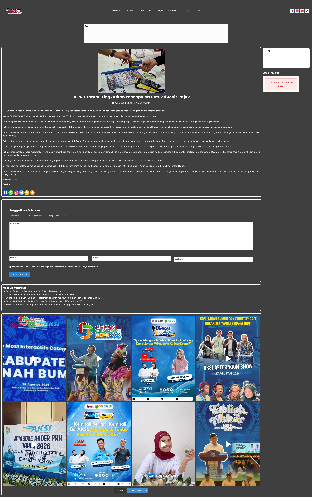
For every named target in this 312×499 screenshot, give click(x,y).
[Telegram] (21, 190)
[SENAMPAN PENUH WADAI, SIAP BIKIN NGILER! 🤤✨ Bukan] (163, 444)
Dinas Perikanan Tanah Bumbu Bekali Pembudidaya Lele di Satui (38, 294)
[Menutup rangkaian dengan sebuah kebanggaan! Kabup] (34, 358)
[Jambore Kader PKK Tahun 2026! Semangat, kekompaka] (34, 444)
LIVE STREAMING (192, 11)
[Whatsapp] (10, 190)
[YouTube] (302, 11)
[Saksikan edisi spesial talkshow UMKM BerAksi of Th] (163, 358)
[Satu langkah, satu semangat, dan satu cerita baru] (99, 444)
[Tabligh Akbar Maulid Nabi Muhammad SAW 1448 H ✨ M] (228, 444)
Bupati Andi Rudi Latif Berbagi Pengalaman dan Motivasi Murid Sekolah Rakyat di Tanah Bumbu (53, 298)
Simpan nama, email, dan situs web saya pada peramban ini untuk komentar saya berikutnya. (55, 266)
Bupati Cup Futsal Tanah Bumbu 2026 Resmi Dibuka (31, 291)
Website (179, 259)
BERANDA (116, 11)
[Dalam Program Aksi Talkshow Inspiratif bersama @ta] (228, 358)
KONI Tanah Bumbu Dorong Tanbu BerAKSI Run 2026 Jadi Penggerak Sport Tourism (47, 304)
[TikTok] (307, 11)
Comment (16, 223)
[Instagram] (297, 11)
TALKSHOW (145, 11)
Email (96, 257)
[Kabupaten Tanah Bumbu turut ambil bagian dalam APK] (99, 358)
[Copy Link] (26, 190)
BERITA (130, 11)
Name (14, 257)
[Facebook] (292, 11)
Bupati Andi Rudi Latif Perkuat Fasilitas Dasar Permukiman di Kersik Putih (42, 301)
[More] (32, 190)
